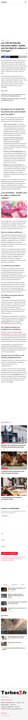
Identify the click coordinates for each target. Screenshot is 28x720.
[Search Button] (22, 2)
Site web (3, 546)
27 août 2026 (5, 632)
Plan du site (13, 704)
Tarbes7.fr (17, 706)
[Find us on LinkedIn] (6, 716)
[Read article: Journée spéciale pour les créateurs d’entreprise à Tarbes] (14, 486)
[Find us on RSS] (8, 716)
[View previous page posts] (13, 104)
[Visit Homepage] (4, 2)
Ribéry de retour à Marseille (14, 642)
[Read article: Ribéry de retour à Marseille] (4, 644)
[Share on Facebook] (5, 57)
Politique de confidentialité (7, 706)
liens (23, 702)
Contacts (18, 702)
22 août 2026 (4, 475)
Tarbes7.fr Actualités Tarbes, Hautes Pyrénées (11, 708)
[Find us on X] (4, 716)
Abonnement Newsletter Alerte (8, 702)
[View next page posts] (15, 104)
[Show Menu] (25, 2)
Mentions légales (5, 704)
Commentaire (5, 515)
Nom (2, 533)
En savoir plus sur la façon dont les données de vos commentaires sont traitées (13, 559)
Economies (7, 40)
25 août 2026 (4, 449)
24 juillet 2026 (4, 53)
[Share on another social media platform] (23, 57)
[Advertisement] (14, 20)
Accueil (2, 40)
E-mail (3, 540)
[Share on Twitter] (14, 57)
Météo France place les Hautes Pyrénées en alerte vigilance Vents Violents (16, 596)
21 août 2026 (4, 501)
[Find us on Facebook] (1, 716)
